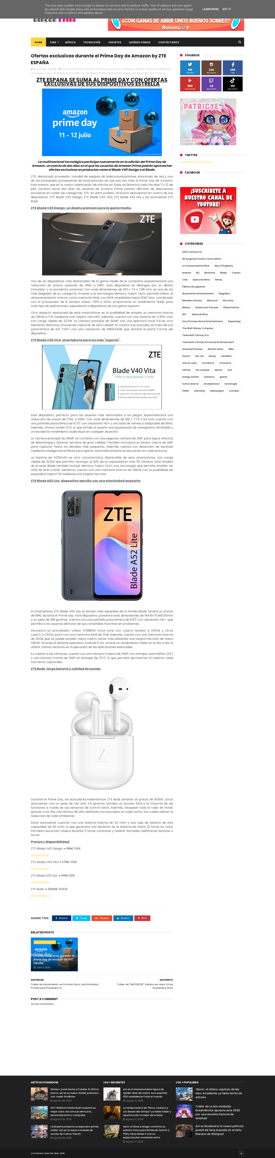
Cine (53, 42)
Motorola (228, 300)
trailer (185, 390)
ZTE (82, 73)
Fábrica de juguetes (193, 286)
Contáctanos (168, 42)
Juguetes (114, 42)
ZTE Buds (160, 73)
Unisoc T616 (72, 73)
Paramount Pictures (206, 307)
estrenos (209, 376)
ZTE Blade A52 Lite (95, 73)
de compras (203, 369)
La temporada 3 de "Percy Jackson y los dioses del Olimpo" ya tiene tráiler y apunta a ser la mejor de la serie (147, 1111)
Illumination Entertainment (198, 293)
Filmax (218, 279)
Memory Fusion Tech (108, 69)
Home (38, 42)
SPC (184, 314)
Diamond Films (201, 279)
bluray (212, 356)
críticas (186, 369)
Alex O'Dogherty (224, 265)
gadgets (90, 69)
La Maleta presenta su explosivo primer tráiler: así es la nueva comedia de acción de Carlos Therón (75, 1130)
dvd (229, 369)
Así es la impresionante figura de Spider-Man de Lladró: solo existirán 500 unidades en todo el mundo (145, 1092)
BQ (197, 272)
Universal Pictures (192, 349)
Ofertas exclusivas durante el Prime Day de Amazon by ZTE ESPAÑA (54, 959)
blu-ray (199, 356)
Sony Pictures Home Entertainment (202, 321)
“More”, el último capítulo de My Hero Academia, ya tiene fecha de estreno (218, 1093)
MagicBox (224, 293)
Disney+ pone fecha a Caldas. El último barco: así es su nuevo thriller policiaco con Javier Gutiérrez (75, 1092)
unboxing (199, 390)
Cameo (236, 272)
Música (70, 42)
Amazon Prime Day (73, 69)
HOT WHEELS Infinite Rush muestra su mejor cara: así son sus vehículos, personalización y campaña (73, 1111)
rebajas (149, 69)
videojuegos (217, 390)
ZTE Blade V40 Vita (143, 73)
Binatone (209, 272)
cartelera (226, 356)
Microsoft (212, 300)
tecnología (37, 73)
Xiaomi (186, 356)
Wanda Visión (215, 349)
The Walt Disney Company (197, 328)
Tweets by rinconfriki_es (196, 162)
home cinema (190, 383)
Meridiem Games (192, 300)
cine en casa (189, 363)
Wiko (231, 349)
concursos (225, 363)
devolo (218, 369)
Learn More (211, 9)
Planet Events (231, 307)
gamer (223, 376)
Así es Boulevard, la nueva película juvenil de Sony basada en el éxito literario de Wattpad (219, 1130)
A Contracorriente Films (196, 265)
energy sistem (190, 376)
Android (186, 272)
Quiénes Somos (140, 42)
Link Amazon (40, 855)
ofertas (140, 69)
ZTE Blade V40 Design (119, 73)
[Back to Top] (241, 1153)
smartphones (163, 69)
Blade (223, 272)
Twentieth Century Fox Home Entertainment (208, 342)
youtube (234, 390)
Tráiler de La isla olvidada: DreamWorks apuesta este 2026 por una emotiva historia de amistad (217, 1112)
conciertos (208, 363)
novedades (127, 69)
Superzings (234, 321)
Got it (226, 9)
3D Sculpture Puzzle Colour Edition (201, 258)
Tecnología (91, 42)
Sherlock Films (200, 314)
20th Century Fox (192, 251)
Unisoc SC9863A (54, 73)
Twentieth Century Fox (195, 335)
